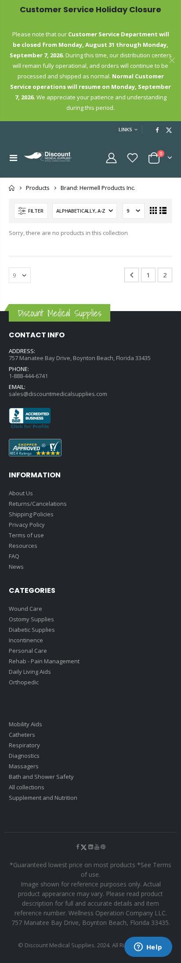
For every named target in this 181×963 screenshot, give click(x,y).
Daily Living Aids (30, 672)
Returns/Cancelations (38, 504)
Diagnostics (24, 756)
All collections (26, 787)
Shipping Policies (31, 514)
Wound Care (25, 609)
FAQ (14, 556)
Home (12, 188)
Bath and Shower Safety (41, 777)
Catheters (22, 735)
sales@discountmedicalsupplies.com (58, 394)
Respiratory (24, 745)
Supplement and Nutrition (43, 798)
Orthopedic (24, 682)
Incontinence (26, 640)
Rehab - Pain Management (44, 661)
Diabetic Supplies (32, 630)
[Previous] (131, 275)
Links (125, 129)
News (16, 567)
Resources (23, 546)
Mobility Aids (25, 724)
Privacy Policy (27, 525)
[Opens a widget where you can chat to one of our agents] (148, 948)
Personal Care (28, 651)
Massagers (24, 766)
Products (38, 188)
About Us (21, 493)
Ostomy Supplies (31, 619)
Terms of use (26, 535)
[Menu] (13, 158)
